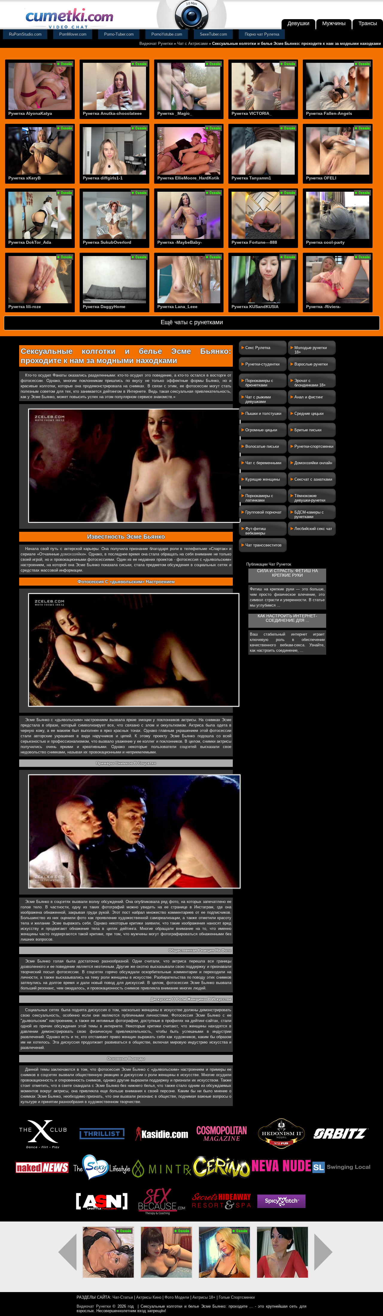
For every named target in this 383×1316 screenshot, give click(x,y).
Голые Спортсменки (237, 1297)
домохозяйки (72, 554)
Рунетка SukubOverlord (107, 242)
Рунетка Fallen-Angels (329, 113)
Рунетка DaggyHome (104, 306)
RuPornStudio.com (25, 34)
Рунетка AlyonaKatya (30, 113)
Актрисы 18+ (203, 1297)
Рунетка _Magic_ (174, 113)
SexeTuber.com (213, 34)
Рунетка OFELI (321, 178)
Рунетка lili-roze (24, 306)
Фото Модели (177, 1297)
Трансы (367, 23)
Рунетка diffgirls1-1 (103, 178)
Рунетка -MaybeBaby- (179, 242)
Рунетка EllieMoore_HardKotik (188, 178)
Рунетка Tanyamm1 (251, 178)
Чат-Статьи (123, 1297)
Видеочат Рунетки (156, 43)
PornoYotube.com (166, 34)
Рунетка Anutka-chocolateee (112, 113)
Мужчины (334, 23)
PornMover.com (72, 34)
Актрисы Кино (148, 1297)
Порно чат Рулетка (262, 34)
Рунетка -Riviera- (323, 306)
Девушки (298, 23)
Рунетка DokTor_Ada (29, 242)
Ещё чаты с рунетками (192, 322)
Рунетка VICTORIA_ (252, 113)
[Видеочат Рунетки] (68, 29)
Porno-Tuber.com (119, 34)
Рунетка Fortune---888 (254, 242)
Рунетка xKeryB (24, 178)
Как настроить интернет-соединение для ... (287, 618)
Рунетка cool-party (325, 242)
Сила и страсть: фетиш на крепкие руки (287, 573)
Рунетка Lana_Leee (177, 306)
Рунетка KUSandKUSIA (255, 306)
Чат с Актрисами (192, 43)
